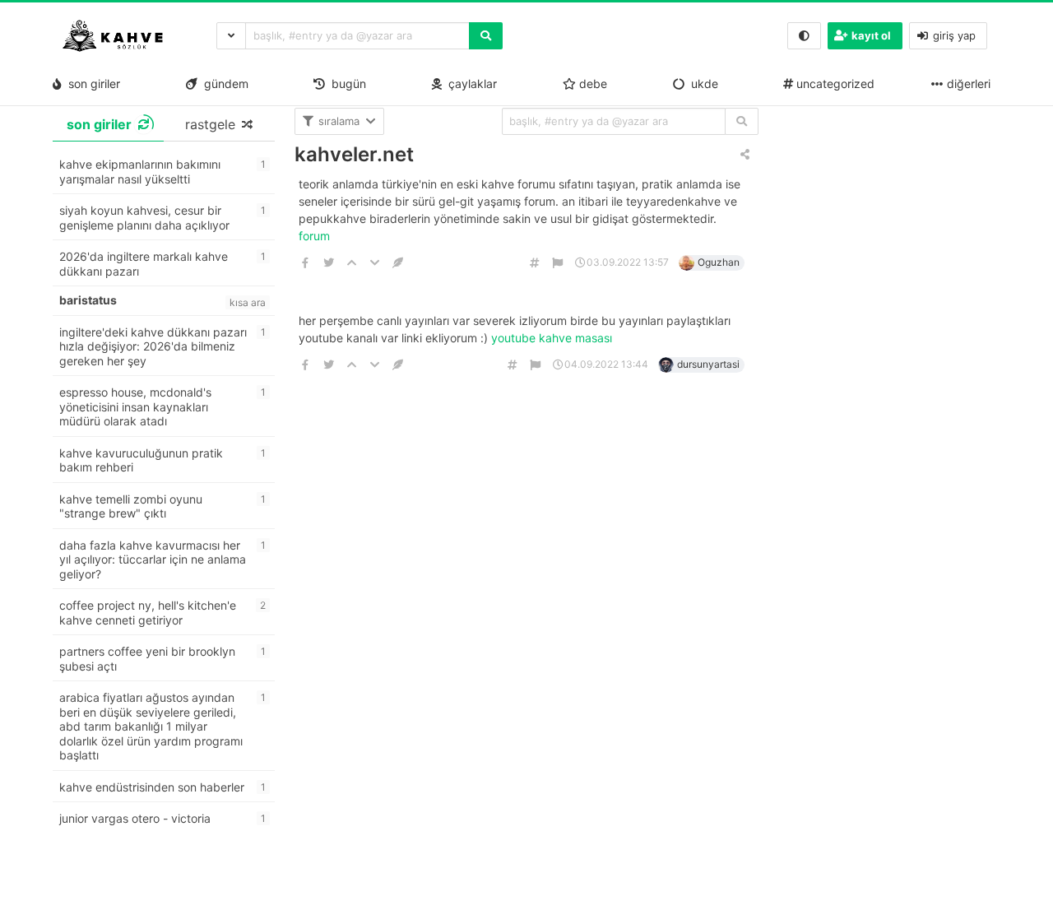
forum (316, 236)
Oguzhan (719, 262)
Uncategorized (833, 84)
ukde (701, 84)
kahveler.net (354, 154)
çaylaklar (469, 84)
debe (591, 84)
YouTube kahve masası (553, 338)
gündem (222, 84)
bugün (345, 84)
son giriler (91, 84)
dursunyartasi (708, 364)
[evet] (741, 121)
